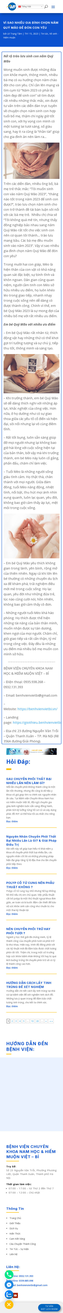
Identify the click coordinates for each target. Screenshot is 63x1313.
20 (37, 1021)
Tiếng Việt (26, 6)
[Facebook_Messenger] (9, 1284)
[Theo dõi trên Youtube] (15, 1295)
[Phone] (9, 1274)
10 (32, 1021)
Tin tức (44, 33)
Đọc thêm (12, 821)
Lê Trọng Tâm (14, 33)
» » (51, 1021)
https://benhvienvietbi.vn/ (37, 709)
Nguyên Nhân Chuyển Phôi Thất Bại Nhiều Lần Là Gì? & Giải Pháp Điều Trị (31, 840)
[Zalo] (9, 1294)
